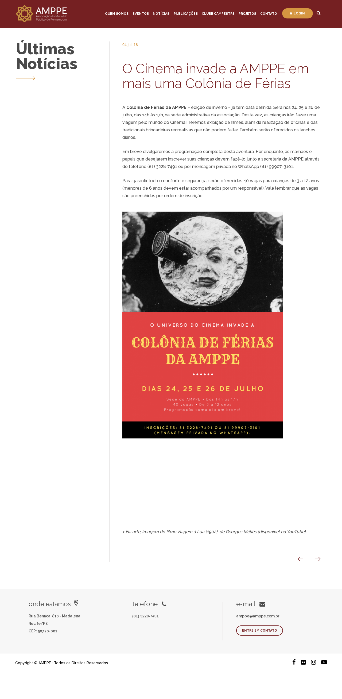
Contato (268, 14)
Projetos (247, 14)
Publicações (186, 14)
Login (299, 13)
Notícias (161, 14)
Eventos (141, 14)
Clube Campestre (218, 14)
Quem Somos (117, 14)
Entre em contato (259, 630)
